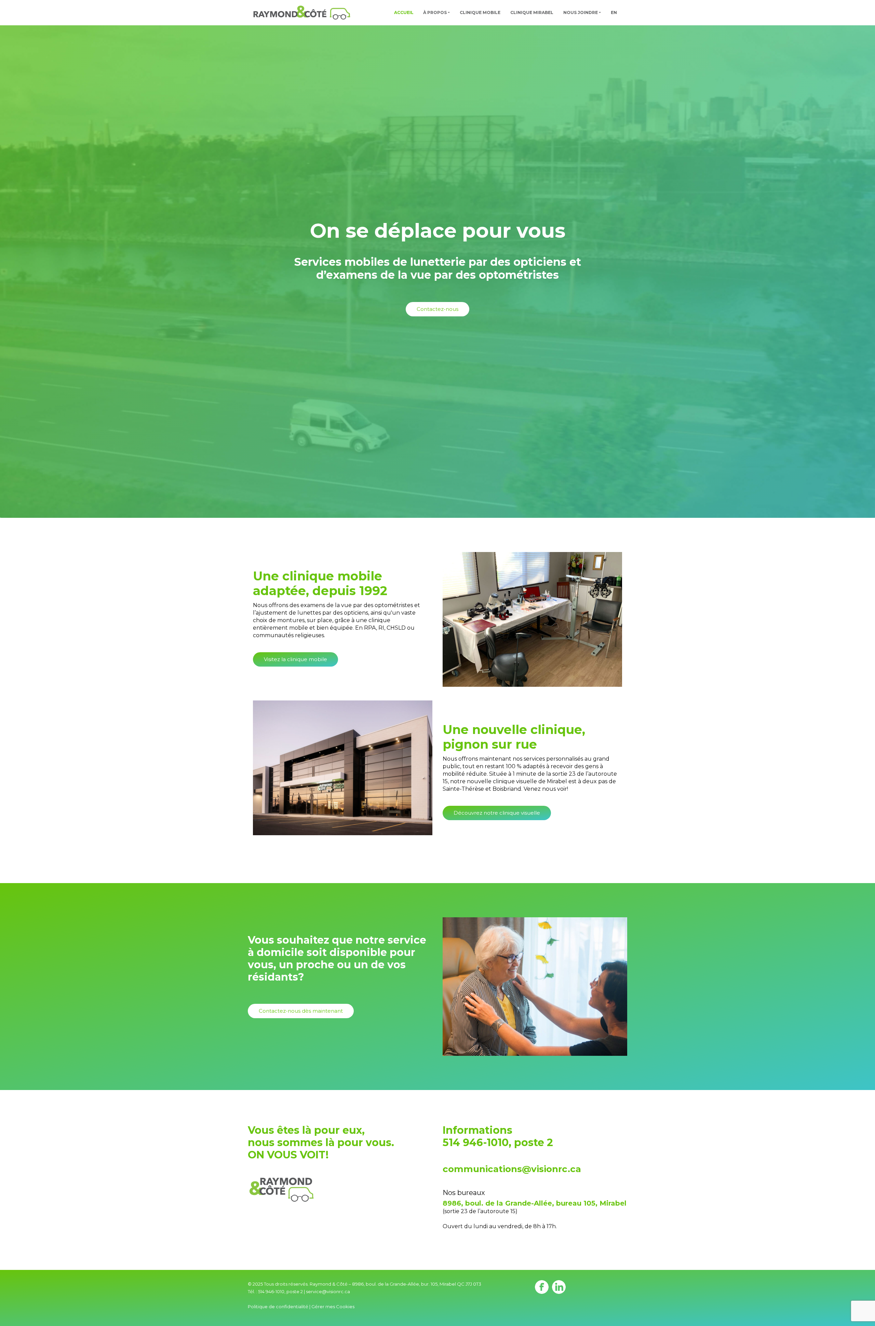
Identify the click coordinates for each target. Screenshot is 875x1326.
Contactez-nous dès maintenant (301, 1011)
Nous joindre (580, 12)
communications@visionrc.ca (512, 1169)
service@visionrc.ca (328, 1291)
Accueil (404, 12)
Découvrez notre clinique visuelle (497, 813)
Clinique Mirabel (531, 12)
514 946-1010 (476, 1142)
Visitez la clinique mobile (295, 659)
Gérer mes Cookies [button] (332, 1306)
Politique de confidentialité (278, 1306)
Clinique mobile (480, 12)
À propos (435, 12)
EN (614, 12)
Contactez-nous (437, 309)
